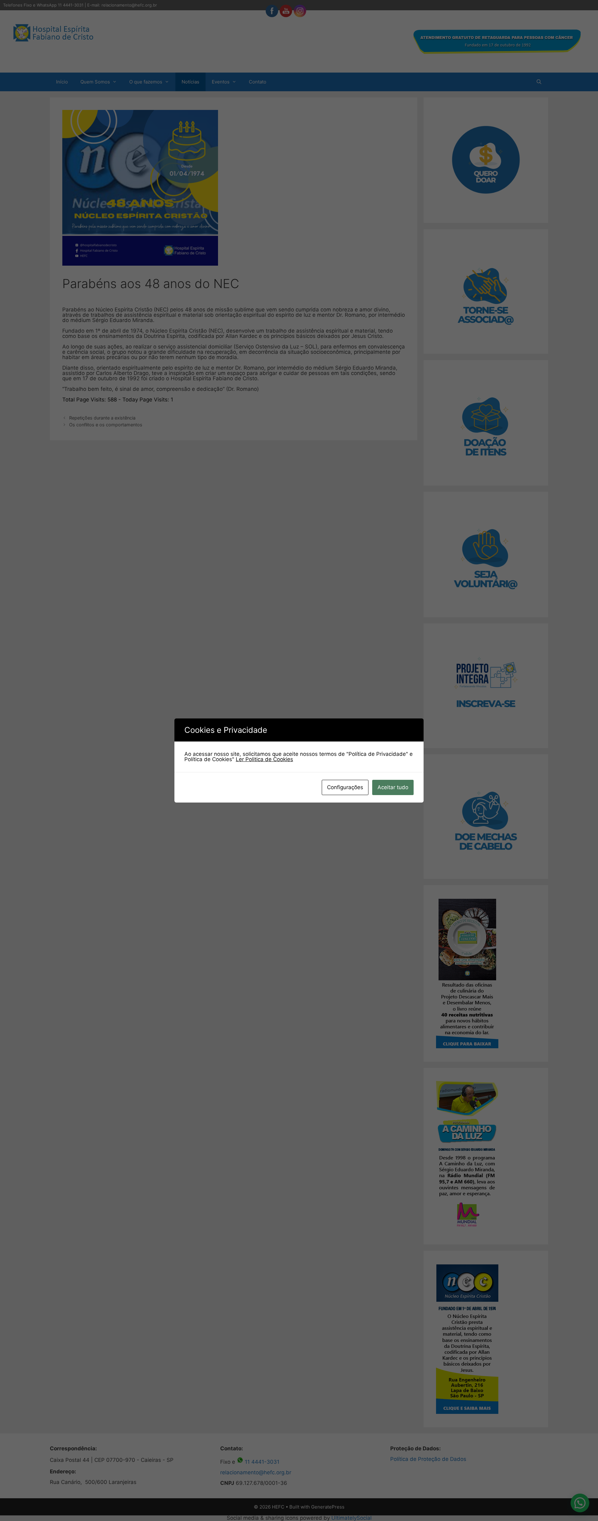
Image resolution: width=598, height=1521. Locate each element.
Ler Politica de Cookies (264, 759)
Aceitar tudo (392, 787)
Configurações (345, 787)
